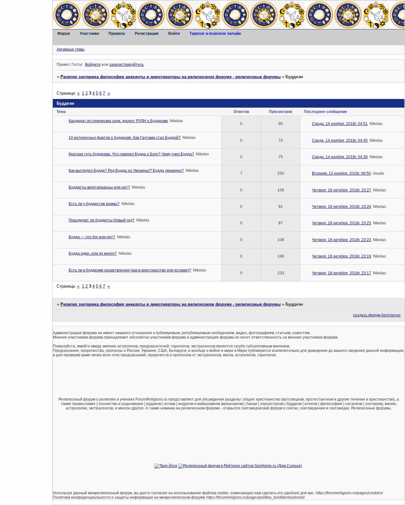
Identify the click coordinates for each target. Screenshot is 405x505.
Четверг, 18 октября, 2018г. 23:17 (341, 273)
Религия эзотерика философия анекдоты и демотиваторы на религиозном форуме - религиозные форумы (170, 76)
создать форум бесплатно (377, 315)
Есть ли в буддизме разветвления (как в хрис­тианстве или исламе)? (130, 270)
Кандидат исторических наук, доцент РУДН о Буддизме (118, 121)
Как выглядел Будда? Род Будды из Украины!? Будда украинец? (126, 170)
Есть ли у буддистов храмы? (94, 204)
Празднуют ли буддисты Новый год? (101, 220)
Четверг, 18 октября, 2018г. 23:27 (341, 190)
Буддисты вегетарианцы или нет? (99, 187)
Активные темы (70, 49)
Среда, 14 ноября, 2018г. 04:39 (340, 157)
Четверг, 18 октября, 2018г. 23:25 (341, 223)
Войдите (93, 64)
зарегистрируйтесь (126, 64)
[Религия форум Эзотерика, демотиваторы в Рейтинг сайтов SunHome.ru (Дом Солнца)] (240, 466)
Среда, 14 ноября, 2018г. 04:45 (340, 140)
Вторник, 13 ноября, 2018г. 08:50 (341, 173)
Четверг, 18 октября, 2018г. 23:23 (341, 240)
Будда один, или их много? (93, 253)
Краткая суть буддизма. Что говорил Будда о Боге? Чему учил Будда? (131, 154)
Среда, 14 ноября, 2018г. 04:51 (340, 124)
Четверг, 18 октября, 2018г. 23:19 (341, 256)
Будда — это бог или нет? (92, 237)
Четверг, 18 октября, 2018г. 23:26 (341, 206)
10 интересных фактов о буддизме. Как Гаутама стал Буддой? (125, 137)
